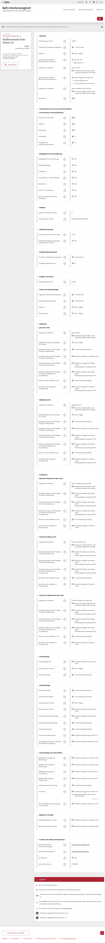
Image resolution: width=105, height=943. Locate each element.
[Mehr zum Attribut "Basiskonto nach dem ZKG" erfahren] (64, 118)
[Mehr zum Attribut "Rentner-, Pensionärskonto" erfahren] (64, 190)
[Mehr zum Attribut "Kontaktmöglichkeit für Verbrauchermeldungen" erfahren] (64, 845)
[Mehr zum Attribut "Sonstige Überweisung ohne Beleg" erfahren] (64, 716)
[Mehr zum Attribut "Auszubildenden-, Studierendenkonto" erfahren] (64, 178)
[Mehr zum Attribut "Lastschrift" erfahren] (64, 792)
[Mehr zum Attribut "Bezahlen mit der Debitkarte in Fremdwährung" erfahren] (64, 387)
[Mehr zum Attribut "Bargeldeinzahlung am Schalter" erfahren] (64, 820)
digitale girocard (78, 63)
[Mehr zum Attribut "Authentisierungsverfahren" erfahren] (64, 143)
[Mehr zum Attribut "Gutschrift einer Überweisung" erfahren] (64, 735)
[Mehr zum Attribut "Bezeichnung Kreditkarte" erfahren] (64, 78)
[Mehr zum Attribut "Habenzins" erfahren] (64, 54)
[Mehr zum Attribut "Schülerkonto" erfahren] (64, 172)
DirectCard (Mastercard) (81, 80)
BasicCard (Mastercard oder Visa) (83, 77)
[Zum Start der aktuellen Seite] (102, 933)
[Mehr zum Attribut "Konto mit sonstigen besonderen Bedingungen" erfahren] (64, 197)
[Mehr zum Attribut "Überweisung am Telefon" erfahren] (64, 709)
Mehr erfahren (95, 798)
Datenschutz (27, 939)
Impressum (15, 939)
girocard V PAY (78, 60)
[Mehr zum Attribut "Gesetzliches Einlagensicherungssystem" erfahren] (64, 257)
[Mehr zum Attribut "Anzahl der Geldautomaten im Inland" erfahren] (64, 235)
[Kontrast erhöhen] (86, 2)
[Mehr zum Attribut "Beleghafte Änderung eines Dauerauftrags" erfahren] (64, 772)
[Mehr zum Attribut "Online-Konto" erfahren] (64, 98)
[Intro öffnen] (101, 2)
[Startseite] (2, 26)
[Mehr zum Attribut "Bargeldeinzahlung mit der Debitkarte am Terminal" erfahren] (64, 343)
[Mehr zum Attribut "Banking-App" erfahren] (64, 137)
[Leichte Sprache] (97, 2)
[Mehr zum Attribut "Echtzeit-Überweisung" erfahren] (64, 729)
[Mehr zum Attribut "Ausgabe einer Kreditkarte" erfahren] (64, 89)
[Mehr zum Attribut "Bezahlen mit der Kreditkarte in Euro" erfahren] (64, 520)
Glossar (99, 9)
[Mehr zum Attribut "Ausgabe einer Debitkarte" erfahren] (64, 68)
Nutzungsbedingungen (68, 939)
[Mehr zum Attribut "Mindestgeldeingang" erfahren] (64, 165)
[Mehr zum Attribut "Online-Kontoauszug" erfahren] (64, 675)
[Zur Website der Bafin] (5, 2)
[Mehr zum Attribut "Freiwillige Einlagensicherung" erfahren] (64, 263)
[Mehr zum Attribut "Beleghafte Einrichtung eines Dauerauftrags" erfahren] (64, 758)
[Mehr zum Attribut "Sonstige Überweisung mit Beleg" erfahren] (64, 723)
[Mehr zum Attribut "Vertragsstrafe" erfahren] (64, 858)
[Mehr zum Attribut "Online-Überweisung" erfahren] (64, 691)
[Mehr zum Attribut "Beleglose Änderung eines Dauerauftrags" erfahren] (64, 779)
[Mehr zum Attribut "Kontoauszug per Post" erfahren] (64, 662)
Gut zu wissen (69, 9)
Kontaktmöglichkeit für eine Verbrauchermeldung (10, 57)
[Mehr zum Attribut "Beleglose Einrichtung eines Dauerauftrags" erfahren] (64, 765)
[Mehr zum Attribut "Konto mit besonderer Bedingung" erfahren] (64, 159)
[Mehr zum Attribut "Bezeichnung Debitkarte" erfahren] (64, 60)
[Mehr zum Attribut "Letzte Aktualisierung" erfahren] (64, 864)
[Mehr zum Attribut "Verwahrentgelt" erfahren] (64, 314)
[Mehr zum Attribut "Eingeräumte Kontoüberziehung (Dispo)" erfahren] (64, 47)
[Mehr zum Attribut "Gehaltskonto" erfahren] (64, 184)
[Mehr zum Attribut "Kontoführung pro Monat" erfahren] (64, 41)
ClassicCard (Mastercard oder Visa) (84, 83)
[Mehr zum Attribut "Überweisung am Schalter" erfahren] (64, 697)
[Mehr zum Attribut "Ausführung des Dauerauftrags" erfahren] (64, 785)
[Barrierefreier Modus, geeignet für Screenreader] (93, 2)
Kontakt (4, 939)
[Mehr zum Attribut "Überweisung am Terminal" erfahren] (64, 703)
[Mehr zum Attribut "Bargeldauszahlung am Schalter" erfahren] (64, 826)
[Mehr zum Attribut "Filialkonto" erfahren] (64, 124)
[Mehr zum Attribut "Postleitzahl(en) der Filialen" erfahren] (64, 219)
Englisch (81, 2)
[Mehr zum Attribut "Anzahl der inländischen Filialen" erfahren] (64, 213)
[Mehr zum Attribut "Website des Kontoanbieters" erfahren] (64, 852)
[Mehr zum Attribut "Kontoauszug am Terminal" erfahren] (64, 669)
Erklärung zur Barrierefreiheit (46, 939)
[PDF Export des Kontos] (102, 27)
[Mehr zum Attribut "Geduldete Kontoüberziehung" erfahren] (64, 301)
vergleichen (12, 65)
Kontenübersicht (86, 9)
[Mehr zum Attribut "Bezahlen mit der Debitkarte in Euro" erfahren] (64, 381)
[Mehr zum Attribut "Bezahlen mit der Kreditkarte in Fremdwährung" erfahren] (64, 526)
